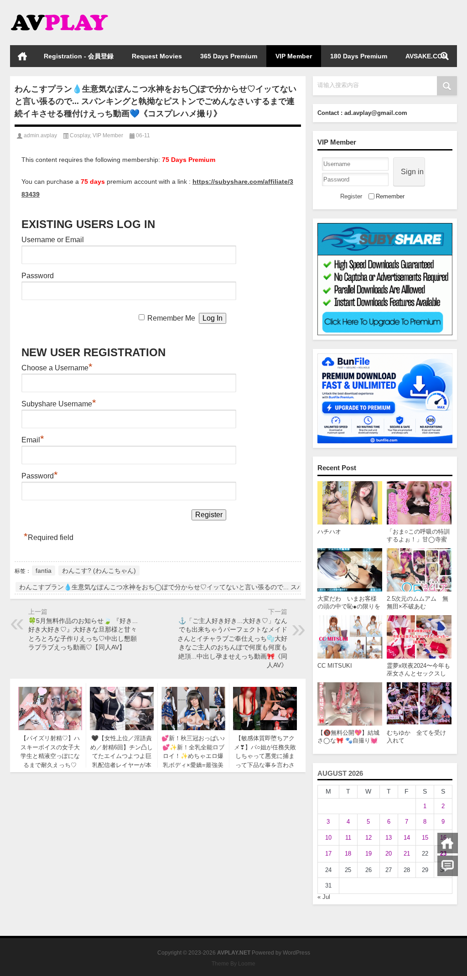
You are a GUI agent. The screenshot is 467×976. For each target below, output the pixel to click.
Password (37, 276)
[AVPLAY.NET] (68, 12)
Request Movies (157, 56)
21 (407, 853)
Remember (390, 196)
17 (328, 853)
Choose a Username (57, 368)
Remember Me (171, 318)
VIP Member (293, 56)
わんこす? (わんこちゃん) (99, 570)
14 (407, 837)
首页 (22, 56)
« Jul (323, 896)
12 (368, 837)
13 (388, 837)
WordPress (296, 953)
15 (425, 837)
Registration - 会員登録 (79, 56)
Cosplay (80, 135)
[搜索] (444, 56)
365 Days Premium (228, 56)
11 (348, 837)
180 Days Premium (358, 56)
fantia (44, 570)
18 (348, 853)
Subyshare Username (58, 404)
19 (368, 853)
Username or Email (52, 240)
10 (328, 837)
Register (351, 196)
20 (388, 853)
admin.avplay (40, 135)
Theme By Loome (233, 963)
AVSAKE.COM (426, 56)
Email (32, 440)
